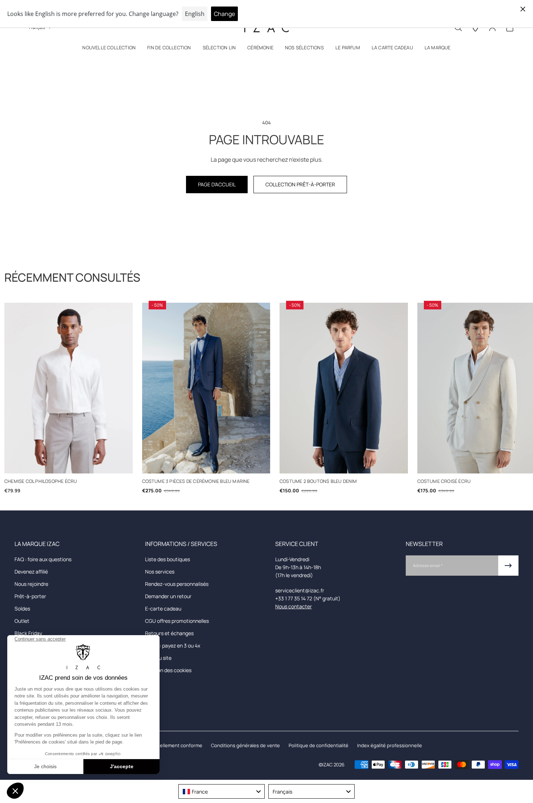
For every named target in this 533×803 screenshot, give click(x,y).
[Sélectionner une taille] (68, 464)
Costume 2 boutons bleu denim (318, 481)
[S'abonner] (508, 565)
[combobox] (221, 791)
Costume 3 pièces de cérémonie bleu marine (196, 481)
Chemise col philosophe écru (40, 481)
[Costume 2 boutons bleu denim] (344, 388)
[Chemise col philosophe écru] (68, 388)
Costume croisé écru (444, 481)
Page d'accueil (217, 184)
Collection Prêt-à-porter (300, 184)
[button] (109, 49)
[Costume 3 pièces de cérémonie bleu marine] (206, 388)
